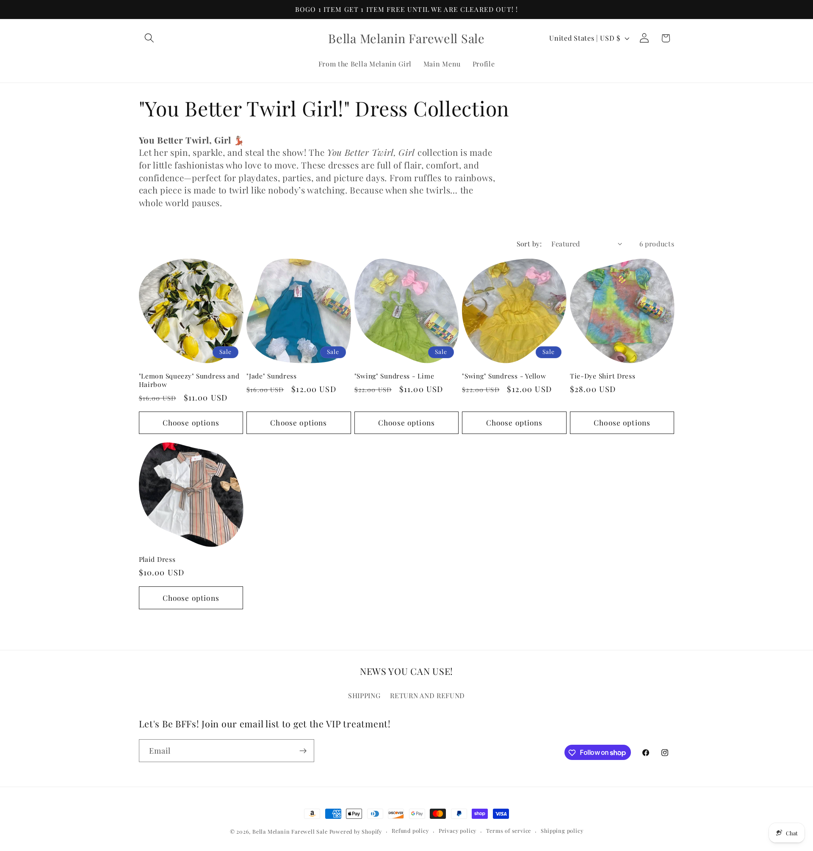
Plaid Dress (157, 559)
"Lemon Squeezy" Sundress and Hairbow (189, 380)
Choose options (191, 422)
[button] (149, 38)
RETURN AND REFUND (427, 695)
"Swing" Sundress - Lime (394, 376)
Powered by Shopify (355, 831)
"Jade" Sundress (271, 376)
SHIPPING (364, 695)
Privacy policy (457, 830)
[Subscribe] (303, 750)
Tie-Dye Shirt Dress (603, 376)
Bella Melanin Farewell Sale (290, 831)
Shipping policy (562, 830)
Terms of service (508, 830)
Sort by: (529, 243)
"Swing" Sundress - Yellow (504, 376)
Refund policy (410, 830)
